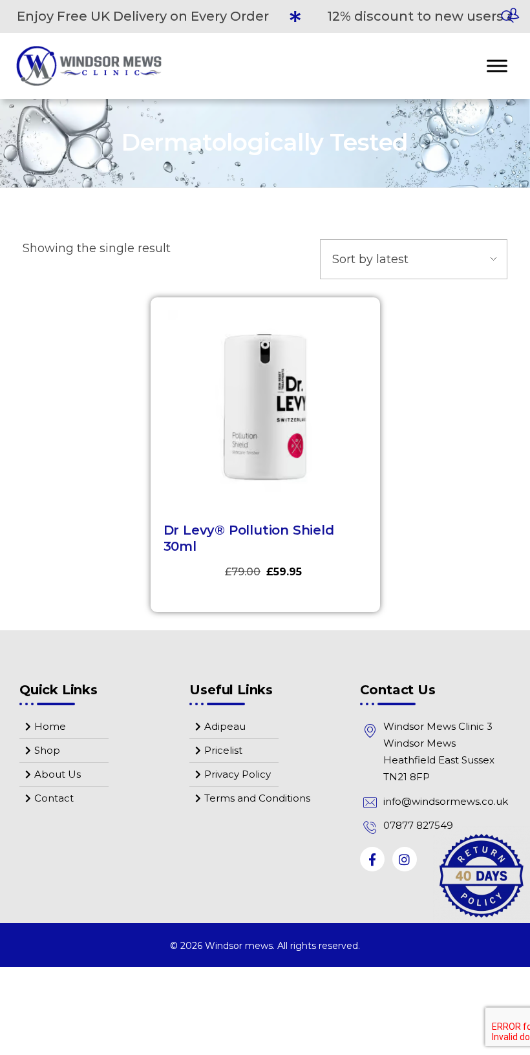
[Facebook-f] (372, 859)
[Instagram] (404, 859)
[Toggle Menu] (497, 65)
